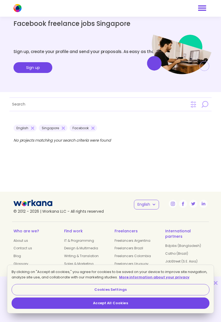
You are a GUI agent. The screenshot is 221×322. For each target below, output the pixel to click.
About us (20, 240)
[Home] (17, 8)
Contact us (22, 248)
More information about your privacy (154, 277)
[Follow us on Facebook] (183, 204)
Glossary (20, 263)
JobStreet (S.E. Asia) (181, 261)
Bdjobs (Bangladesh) (183, 245)
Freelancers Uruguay (132, 263)
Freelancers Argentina (132, 240)
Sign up (33, 67)
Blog (17, 256)
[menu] (202, 8)
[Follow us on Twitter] (193, 204)
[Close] (215, 282)
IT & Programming (79, 240)
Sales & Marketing (79, 263)
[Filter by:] (193, 104)
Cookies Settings (110, 289)
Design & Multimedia (81, 248)
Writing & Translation (81, 256)
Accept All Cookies (110, 303)
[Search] (205, 104)
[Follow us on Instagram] (173, 204)
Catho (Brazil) (176, 253)
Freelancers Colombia (133, 256)
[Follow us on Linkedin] (203, 204)
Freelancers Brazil (129, 248)
